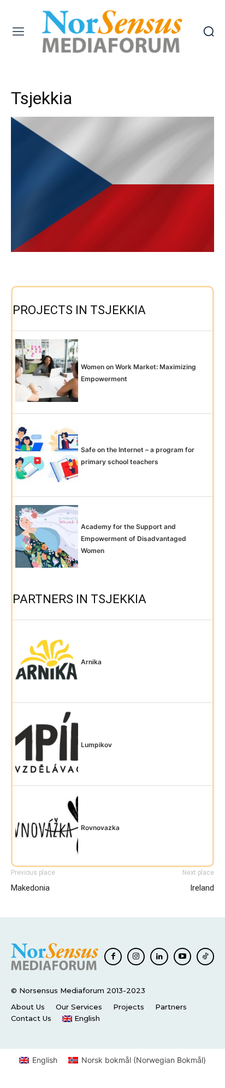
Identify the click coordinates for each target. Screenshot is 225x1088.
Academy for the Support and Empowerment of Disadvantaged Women (133, 538)
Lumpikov (96, 745)
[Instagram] (136, 956)
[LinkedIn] (159, 956)
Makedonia (30, 888)
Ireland (202, 888)
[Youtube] (182, 956)
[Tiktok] (205, 956)
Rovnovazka (100, 827)
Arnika (91, 662)
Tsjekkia (41, 98)
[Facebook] (113, 956)
